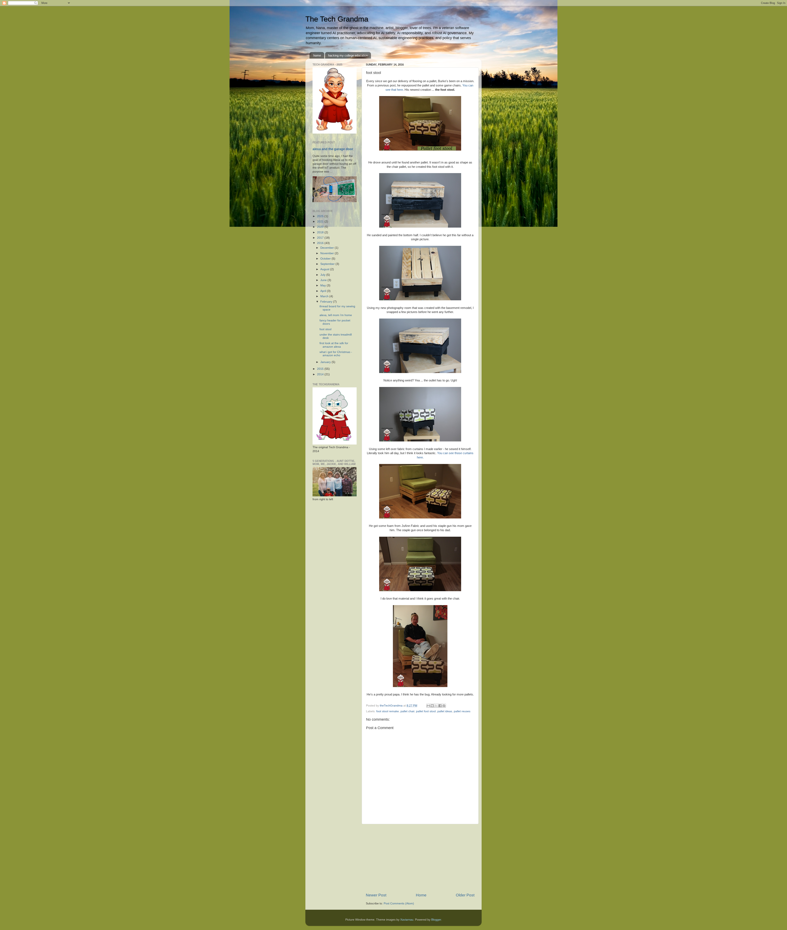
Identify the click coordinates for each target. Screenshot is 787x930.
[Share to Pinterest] (444, 706)
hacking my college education (348, 55)
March (324, 296)
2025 (320, 216)
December (327, 247)
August (325, 269)
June (324, 280)
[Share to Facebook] (440, 706)
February (326, 301)
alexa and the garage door (333, 149)
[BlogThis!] (432, 706)
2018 (320, 232)
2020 (320, 226)
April (323, 291)
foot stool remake (387, 711)
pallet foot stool (426, 711)
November (327, 253)
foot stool (325, 329)
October (326, 258)
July (323, 274)
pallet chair (407, 711)
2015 (320, 368)
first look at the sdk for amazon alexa (334, 345)
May (323, 285)
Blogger (436, 919)
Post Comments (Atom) (399, 903)
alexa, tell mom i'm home (336, 315)
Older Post (465, 895)
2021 (320, 221)
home (317, 55)
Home (421, 895)
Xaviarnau (406, 919)
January (326, 362)
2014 (320, 374)
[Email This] (428, 706)
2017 (320, 237)
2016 (320, 243)
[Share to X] (436, 706)
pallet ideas (444, 711)
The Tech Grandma (336, 19)
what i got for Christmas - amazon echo (336, 353)
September (327, 263)
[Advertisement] (420, 858)
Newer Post (376, 895)
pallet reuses (462, 711)
